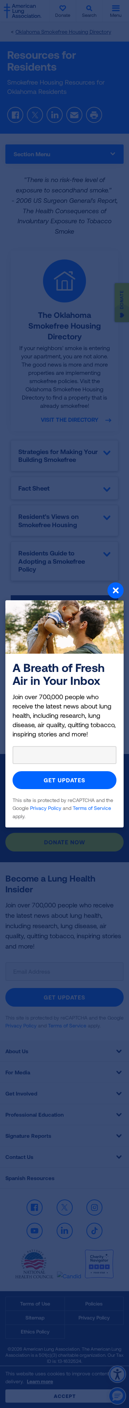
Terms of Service (92, 808)
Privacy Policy (45, 808)
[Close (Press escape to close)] (64, 591)
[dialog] (64, 704)
